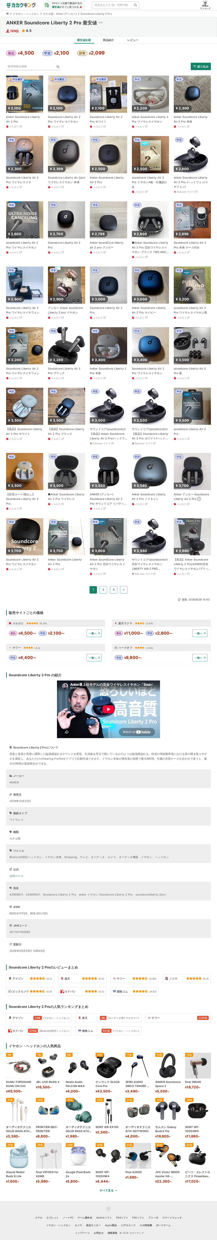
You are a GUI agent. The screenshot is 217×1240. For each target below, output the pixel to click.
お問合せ (99, 1232)
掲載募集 (112, 1232)
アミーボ (153, 1217)
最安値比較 (84, 40)
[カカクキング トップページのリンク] (7, 13)
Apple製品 (111, 1225)
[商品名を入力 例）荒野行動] (135, 5)
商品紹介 (108, 40)
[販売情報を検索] (58, 67)
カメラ (78, 1225)
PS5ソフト (138, 1217)
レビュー (133, 40)
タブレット (52, 1217)
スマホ (38, 1217)
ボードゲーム (163, 1225)
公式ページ (16, 876)
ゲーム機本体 (85, 1217)
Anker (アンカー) (66, 13)
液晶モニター (93, 1225)
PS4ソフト (122, 1217)
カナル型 (48, 13)
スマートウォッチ (172, 1217)
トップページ (82, 1232)
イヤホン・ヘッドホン (26, 13)
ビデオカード (128, 1225)
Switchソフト (104, 1217)
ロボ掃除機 (146, 1225)
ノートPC (68, 1217)
